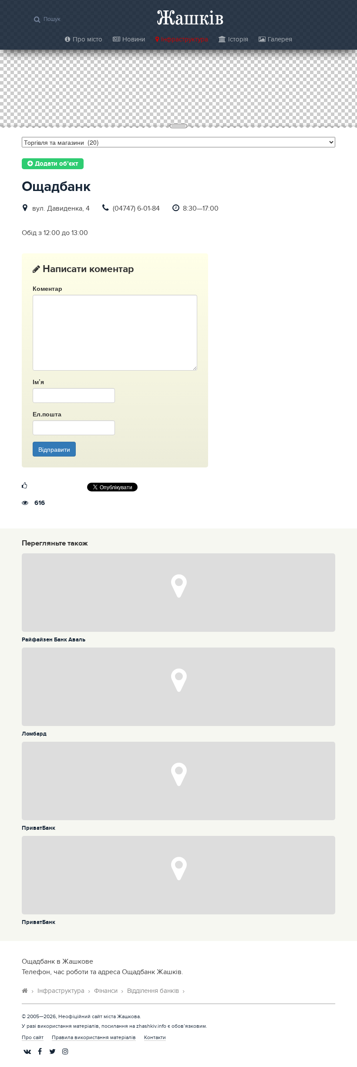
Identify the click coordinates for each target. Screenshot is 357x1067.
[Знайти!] (37, 19)
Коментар (47, 288)
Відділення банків (153, 991)
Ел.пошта (47, 413)
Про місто (87, 39)
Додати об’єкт (55, 164)
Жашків (190, 17)
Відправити (54, 449)
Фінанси (106, 991)
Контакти (155, 1037)
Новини (133, 39)
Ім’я (38, 381)
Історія (238, 39)
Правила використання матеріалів (94, 1037)
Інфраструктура (184, 39)
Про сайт (33, 1037)
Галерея (280, 39)
